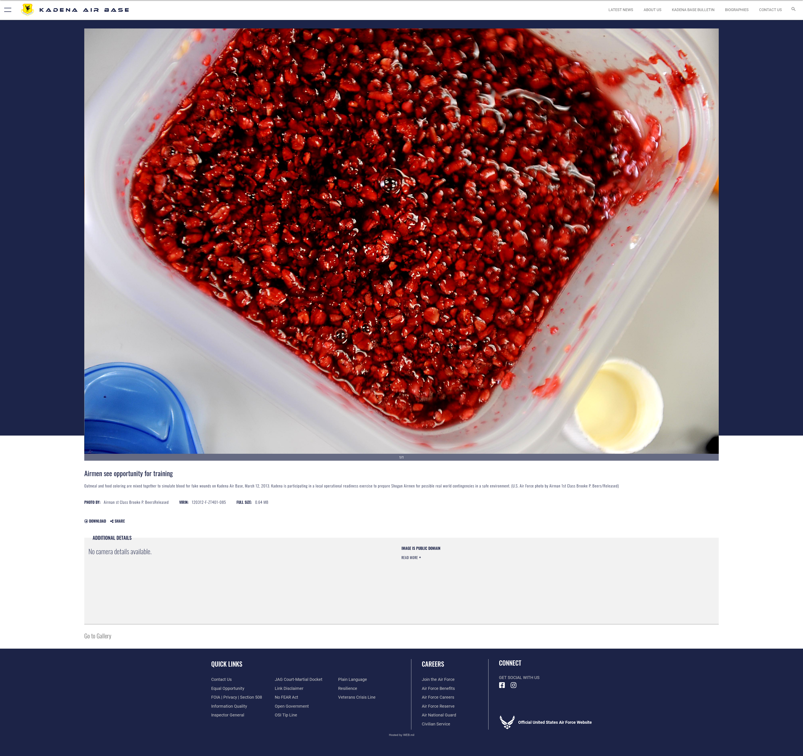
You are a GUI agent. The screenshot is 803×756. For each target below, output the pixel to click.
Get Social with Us (519, 677)
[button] (7, 10)
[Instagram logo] (513, 685)
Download (97, 521)
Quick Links (226, 664)
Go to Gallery (97, 635)
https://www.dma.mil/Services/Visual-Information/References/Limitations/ (534, 572)
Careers (433, 664)
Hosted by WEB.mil (401, 735)
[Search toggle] (793, 10)
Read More (410, 557)
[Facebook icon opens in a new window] (502, 685)
